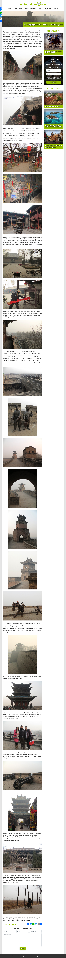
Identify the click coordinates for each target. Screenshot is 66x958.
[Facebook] (1, 7)
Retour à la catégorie (10, 924)
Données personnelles (56, 78)
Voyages (10, 9)
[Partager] (1, 20)
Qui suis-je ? (18, 9)
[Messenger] (1, 10)
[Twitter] (1, 15)
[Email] (1, 18)
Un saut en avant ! (29, 956)
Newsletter (48, 9)
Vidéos (40, 9)
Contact (55, 9)
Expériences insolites (30, 9)
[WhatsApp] (1, 13)
